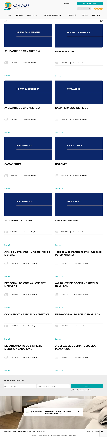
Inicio (9, 15)
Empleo (85, 15)
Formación (72, 15)
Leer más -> (8, 76)
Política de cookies (31, 431)
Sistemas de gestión (52, 15)
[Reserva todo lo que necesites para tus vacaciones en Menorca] (53, 428)
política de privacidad (85, 390)
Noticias (19, 15)
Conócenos (32, 15)
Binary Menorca (98, 431)
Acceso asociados (89, 3)
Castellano (66, 3)
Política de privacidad (19, 431)
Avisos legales (8, 431)
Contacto (96, 15)
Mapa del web (41, 431)
